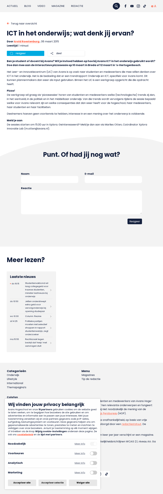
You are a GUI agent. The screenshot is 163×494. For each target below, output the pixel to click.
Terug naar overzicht (24, 23)
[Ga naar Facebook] (125, 6)
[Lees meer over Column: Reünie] (31, 316)
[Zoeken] (116, 6)
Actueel (12, 6)
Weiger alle (83, 482)
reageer (21, 53)
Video (41, 6)
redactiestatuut (131, 424)
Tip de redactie (91, 379)
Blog (27, 6)
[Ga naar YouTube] (132, 6)
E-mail (89, 174)
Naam (25, 174)
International (15, 383)
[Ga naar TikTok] (145, 6)
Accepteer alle (22, 482)
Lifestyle (12, 379)
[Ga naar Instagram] (138, 6)
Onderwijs (13, 375)
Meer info (80, 443)
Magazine (58, 6)
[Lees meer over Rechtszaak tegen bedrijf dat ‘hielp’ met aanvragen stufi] (31, 342)
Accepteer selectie (52, 482)
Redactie (77, 6)
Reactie (26, 188)
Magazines (88, 375)
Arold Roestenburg (26, 41)
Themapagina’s (16, 387)
